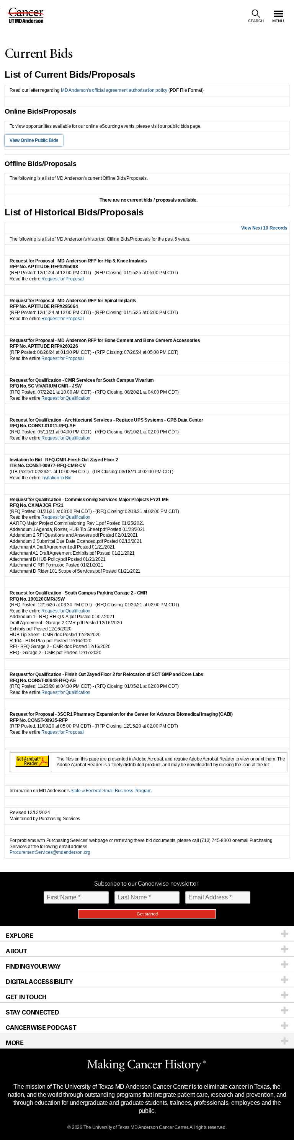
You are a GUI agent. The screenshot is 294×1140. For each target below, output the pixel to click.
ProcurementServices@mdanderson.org (50, 852)
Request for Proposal (62, 279)
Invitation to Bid (56, 477)
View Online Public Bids (34, 140)
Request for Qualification (65, 398)
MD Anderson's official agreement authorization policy (114, 90)
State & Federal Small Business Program (111, 790)
